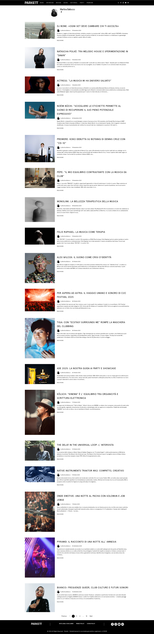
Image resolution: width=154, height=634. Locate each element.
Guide (66, 364)
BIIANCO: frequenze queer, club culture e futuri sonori (92, 587)
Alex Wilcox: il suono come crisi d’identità (84, 257)
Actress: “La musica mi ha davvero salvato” (84, 80)
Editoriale (60, 289)
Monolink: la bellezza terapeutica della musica (87, 201)
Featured (60, 22)
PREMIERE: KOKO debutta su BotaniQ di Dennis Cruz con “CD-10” (91, 141)
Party (83, 102)
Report (75, 492)
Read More (60, 40)
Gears (66, 467)
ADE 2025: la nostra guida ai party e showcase (86, 368)
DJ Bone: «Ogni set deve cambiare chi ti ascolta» (88, 26)
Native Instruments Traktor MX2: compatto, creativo (90, 470)
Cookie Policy (91, 623)
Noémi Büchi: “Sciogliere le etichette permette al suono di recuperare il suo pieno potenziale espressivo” (89, 110)
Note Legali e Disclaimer (66, 623)
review (79, 318)
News (65, 135)
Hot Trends (67, 22)
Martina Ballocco (66, 30)
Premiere (71, 135)
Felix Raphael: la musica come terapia (81, 232)
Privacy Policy (80, 623)
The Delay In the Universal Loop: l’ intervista (85, 444)
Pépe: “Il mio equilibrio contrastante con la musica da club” (92, 174)
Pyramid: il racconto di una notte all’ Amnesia (86, 541)
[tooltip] (121, 3)
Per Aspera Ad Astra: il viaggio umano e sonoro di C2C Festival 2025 (91, 295)
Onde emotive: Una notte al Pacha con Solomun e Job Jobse (91, 498)
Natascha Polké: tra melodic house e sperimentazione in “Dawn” (92, 53)
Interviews (76, 22)
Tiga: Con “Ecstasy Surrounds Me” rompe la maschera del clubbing (91, 324)
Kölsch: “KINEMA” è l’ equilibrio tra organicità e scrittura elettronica (87, 396)
